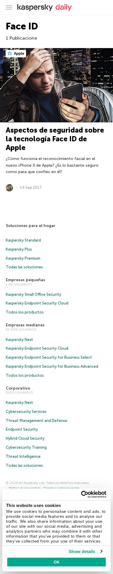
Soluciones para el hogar (30, 225)
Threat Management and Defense (36, 420)
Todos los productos (25, 312)
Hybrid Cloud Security (25, 438)
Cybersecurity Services (26, 411)
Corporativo (18, 388)
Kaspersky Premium (23, 258)
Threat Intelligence (23, 456)
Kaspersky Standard (23, 240)
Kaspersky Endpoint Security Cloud (37, 303)
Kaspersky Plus (19, 249)
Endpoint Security (22, 429)
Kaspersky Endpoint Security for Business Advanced (52, 366)
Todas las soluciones (24, 267)
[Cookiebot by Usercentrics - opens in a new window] (81, 494)
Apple (18, 53)
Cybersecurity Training (26, 447)
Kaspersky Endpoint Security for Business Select (49, 357)
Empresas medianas (25, 325)
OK (57, 562)
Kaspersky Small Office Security (33, 294)
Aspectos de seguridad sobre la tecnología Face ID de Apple (55, 139)
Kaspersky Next (19, 339)
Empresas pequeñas (25, 279)
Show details (82, 551)
